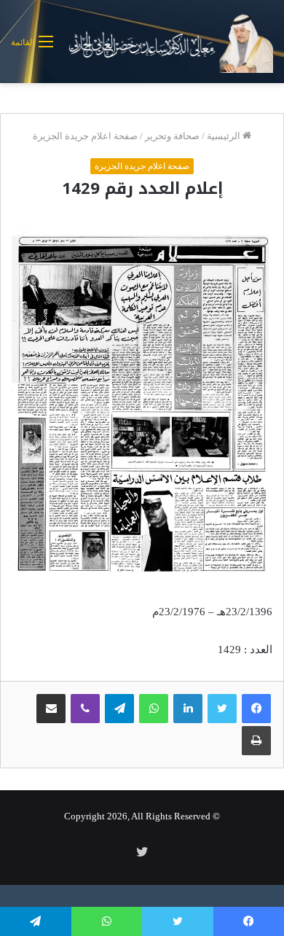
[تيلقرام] (119, 708)
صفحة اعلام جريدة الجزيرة (85, 135)
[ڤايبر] (85, 708)
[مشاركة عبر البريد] (51, 708)
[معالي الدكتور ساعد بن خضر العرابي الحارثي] (168, 41)
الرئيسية (224, 135)
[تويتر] (222, 708)
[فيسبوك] (256, 708)
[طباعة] (256, 740)
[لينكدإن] (187, 708)
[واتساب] (153, 708)
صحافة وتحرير (172, 135)
